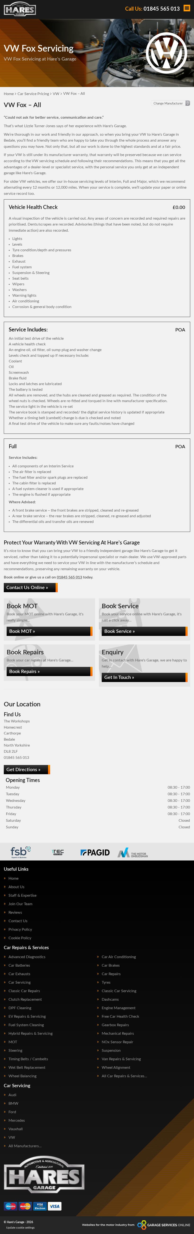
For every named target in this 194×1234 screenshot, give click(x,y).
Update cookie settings (20, 1227)
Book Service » (119, 631)
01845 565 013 (152, 9)
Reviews (15, 912)
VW (12, 1137)
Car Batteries (19, 965)
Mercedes (17, 1120)
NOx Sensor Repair (117, 1042)
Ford (12, 1112)
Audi (12, 1095)
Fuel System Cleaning (26, 1025)
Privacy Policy (20, 929)
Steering (15, 1050)
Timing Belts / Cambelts (28, 1059)
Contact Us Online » (27, 587)
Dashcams (110, 999)
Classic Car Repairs (24, 991)
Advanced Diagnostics (27, 957)
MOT (13, 1042)
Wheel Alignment (116, 1067)
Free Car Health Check (120, 1016)
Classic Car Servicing (119, 991)
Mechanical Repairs (118, 1033)
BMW (13, 1103)
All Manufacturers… (25, 1146)
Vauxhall (16, 1129)
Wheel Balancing (22, 1076)
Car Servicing (20, 982)
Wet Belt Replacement (27, 1067)
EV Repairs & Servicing (27, 1016)
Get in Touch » (119, 677)
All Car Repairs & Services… (124, 1076)
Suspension (111, 1050)
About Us (16, 887)
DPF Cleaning (20, 1008)
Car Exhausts (19, 974)
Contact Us (18, 921)
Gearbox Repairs (115, 1025)
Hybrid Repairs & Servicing (31, 1033)
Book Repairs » (24, 671)
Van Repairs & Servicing (121, 1059)
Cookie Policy (20, 938)
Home (13, 878)
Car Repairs (111, 974)
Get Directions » (23, 769)
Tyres (106, 982)
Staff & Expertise (22, 895)
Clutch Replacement (25, 999)
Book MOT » (22, 631)
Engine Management (119, 1008)
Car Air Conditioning (119, 957)
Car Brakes (111, 965)
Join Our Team (20, 904)
